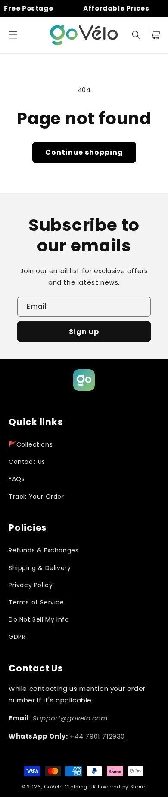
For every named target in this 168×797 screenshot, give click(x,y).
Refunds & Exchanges (43, 550)
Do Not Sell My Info (39, 619)
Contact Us (27, 461)
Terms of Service (36, 602)
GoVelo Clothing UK (70, 786)
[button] (12, 34)
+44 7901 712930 (97, 736)
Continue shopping (84, 152)
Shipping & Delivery (40, 568)
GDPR (17, 636)
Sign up (84, 332)
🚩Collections (31, 444)
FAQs (17, 479)
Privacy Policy (31, 585)
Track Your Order (36, 496)
